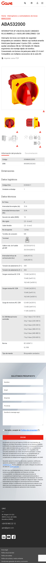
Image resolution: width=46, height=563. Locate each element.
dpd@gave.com (14, 467)
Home (3, 16)
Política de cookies (6, 556)
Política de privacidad (29, 430)
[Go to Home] (7, 3)
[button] (42, 3)
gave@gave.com (8, 528)
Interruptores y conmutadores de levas (22, 16)
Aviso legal (4, 550)
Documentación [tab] (31, 153)
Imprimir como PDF (11, 58)
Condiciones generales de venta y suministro (14, 561)
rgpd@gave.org (7, 465)
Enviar (23, 437)
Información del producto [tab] (11, 153)
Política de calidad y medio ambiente (12, 559)
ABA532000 (6, 18)
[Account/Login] (37, 3)
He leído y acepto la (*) (22, 430)
